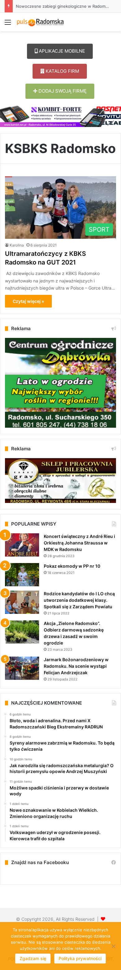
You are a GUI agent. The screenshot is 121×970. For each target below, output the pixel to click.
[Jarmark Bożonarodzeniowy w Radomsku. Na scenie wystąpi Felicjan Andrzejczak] (22, 668)
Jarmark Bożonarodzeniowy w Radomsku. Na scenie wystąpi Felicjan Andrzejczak (76, 666)
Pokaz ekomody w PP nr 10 (72, 566)
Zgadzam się (33, 958)
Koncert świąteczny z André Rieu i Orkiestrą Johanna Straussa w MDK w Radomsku (79, 543)
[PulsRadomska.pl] (40, 22)
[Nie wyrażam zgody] (113, 946)
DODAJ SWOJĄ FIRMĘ (62, 91)
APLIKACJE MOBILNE (61, 51)
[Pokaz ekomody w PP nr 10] (22, 574)
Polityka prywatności (80, 958)
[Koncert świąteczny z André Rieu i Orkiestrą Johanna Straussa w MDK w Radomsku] (22, 545)
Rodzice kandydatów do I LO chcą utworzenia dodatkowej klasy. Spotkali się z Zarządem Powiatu (79, 600)
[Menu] (8, 24)
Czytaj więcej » (28, 301)
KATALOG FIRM (61, 71)
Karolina (17, 245)
